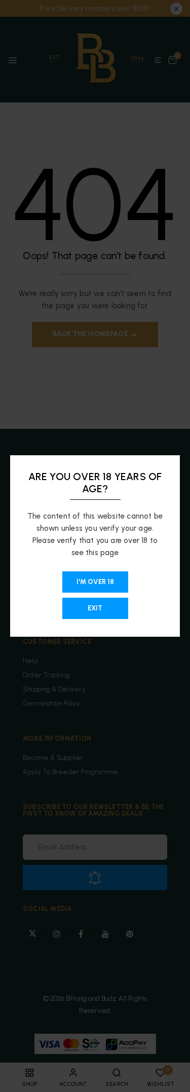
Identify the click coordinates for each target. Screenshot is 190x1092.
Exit (95, 608)
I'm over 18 (95, 582)
